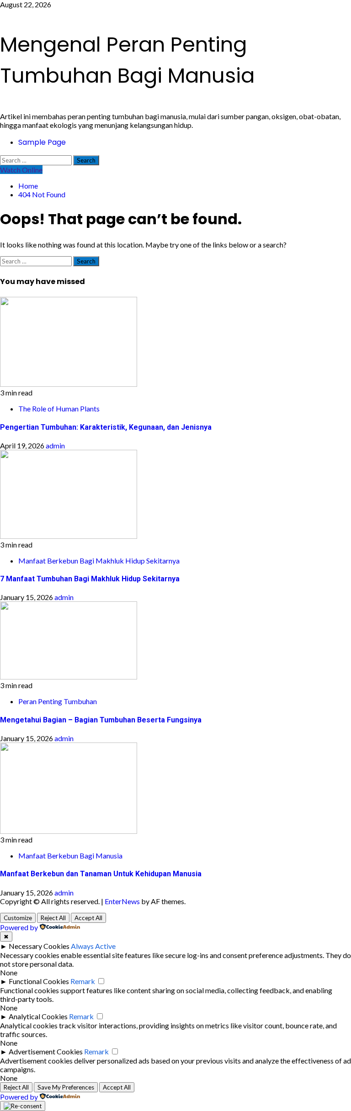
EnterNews (122, 901)
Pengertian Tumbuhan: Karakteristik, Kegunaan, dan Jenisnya (106, 427)
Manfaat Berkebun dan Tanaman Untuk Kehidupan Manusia (101, 873)
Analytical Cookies (38, 1016)
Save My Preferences (65, 1087)
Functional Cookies (39, 981)
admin (55, 445)
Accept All (88, 917)
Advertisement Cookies (46, 1051)
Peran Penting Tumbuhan (57, 701)
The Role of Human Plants (59, 408)
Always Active (93, 946)
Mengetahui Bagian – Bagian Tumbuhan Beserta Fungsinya (101, 720)
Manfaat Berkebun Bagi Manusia (70, 855)
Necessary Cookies (39, 946)
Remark (82, 981)
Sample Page (42, 142)
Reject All (53, 917)
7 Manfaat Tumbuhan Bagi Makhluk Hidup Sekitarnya (90, 578)
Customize (18, 917)
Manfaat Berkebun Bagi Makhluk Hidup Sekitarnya (99, 560)
